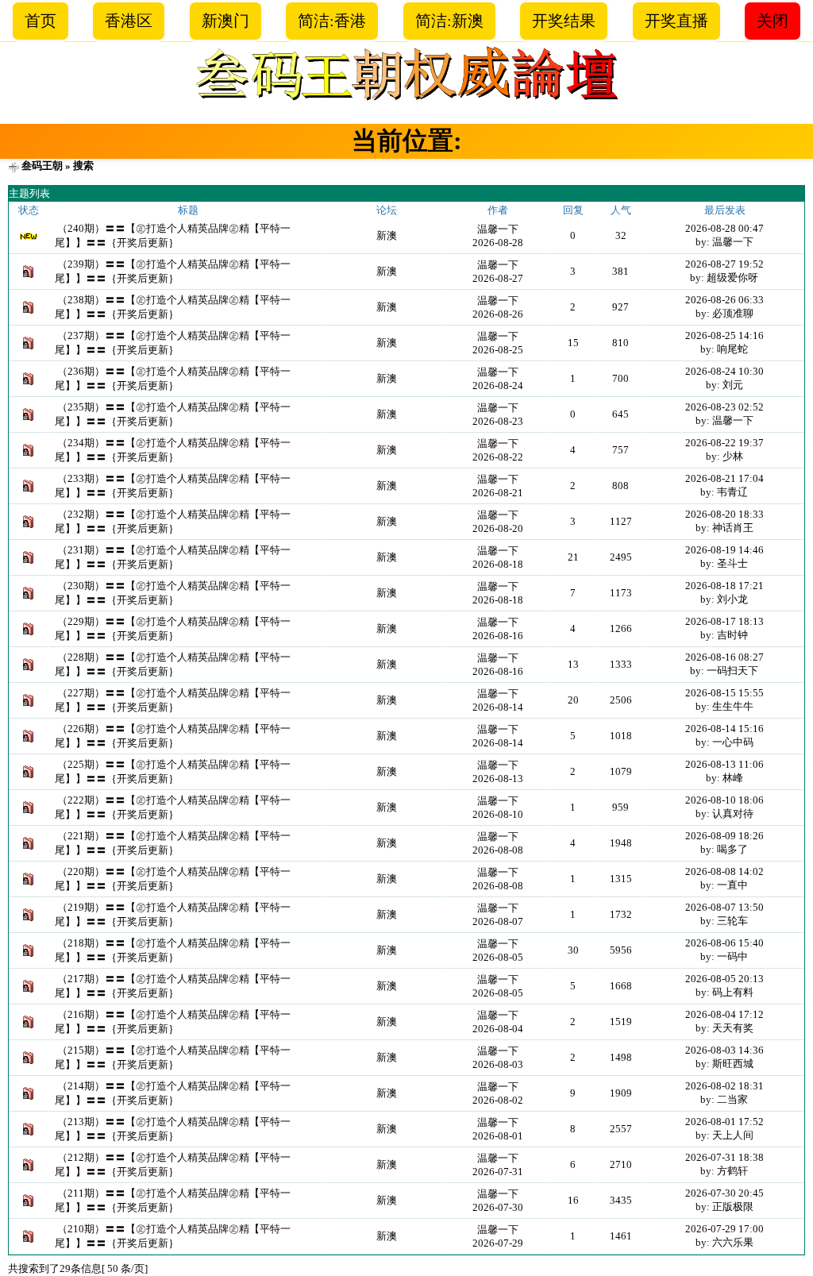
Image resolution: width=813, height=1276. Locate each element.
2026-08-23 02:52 (724, 407)
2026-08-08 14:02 (724, 871)
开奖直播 (676, 20)
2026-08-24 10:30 (724, 371)
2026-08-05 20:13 (724, 979)
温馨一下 (497, 229)
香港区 (128, 20)
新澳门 (225, 20)
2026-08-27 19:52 (724, 264)
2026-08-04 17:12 (724, 1014)
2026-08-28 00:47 (724, 228)
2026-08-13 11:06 (724, 764)
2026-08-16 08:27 (724, 657)
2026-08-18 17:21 (724, 586)
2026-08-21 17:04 (724, 478)
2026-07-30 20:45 (724, 1193)
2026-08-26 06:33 (724, 300)
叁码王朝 (42, 166)
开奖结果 (563, 20)
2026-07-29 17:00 (724, 1229)
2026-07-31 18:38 (724, 1157)
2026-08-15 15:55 (724, 693)
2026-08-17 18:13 (724, 621)
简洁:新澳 (449, 20)
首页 (40, 20)
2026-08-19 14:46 (724, 550)
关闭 (772, 20)
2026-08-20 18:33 (724, 514)
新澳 (386, 235)
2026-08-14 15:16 (724, 728)
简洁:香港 (332, 20)
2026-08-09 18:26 (724, 836)
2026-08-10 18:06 (724, 800)
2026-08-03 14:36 (724, 1050)
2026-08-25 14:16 (724, 335)
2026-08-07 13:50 (724, 907)
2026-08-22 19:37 (724, 443)
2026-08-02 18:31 (724, 1086)
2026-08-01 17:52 (724, 1122)
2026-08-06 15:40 (724, 943)
